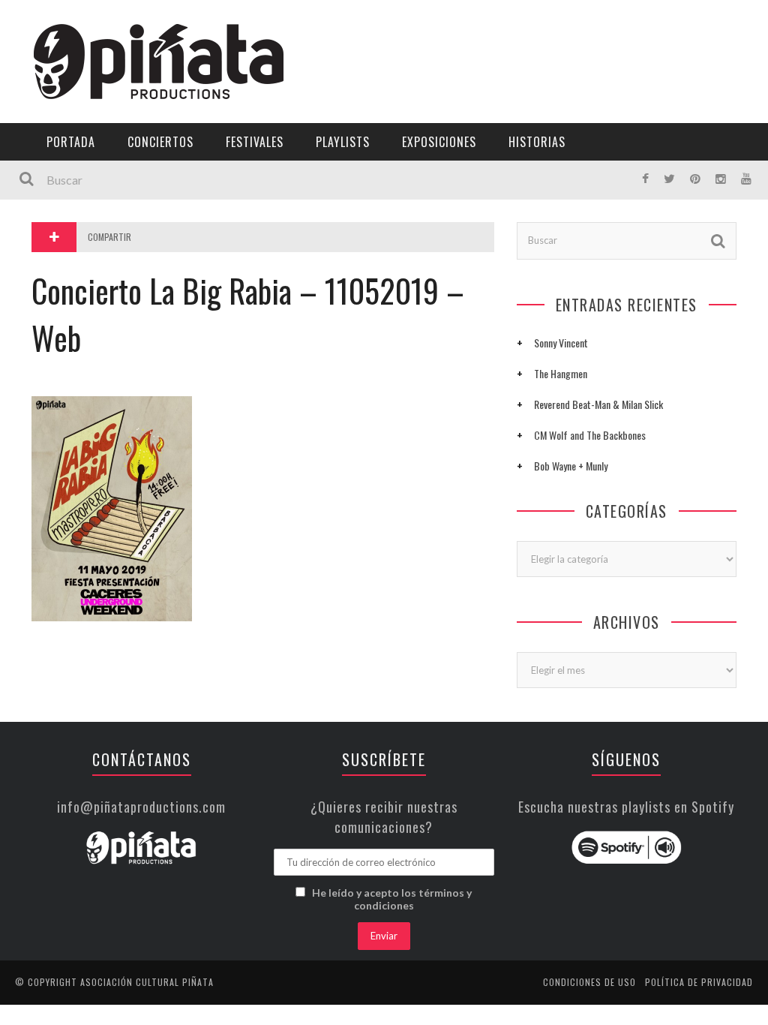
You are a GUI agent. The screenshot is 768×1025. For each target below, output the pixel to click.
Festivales (49, 161)
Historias (47, 253)
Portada (43, 99)
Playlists (46, 192)
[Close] (22, 22)
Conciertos (161, 142)
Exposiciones (55, 222)
